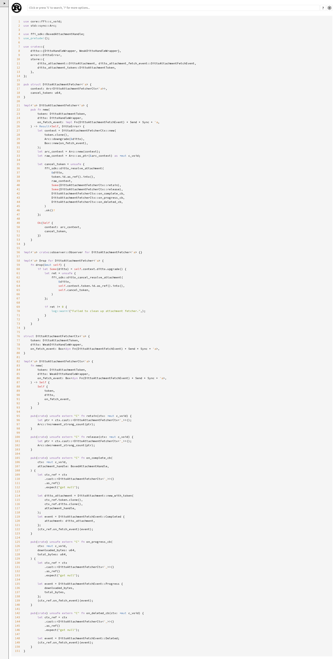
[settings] (329, 8)
